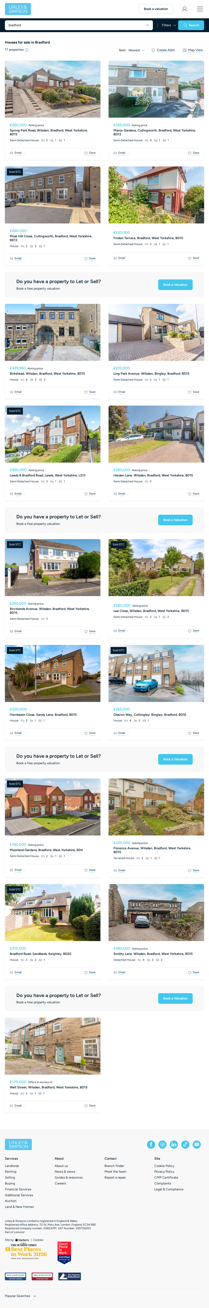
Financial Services (18, 1189)
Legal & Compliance (168, 1189)
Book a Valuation (175, 285)
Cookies (38, 1240)
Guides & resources (69, 1177)
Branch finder (114, 1166)
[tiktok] (185, 1145)
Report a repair (115, 1177)
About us (61, 1166)
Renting (10, 1171)
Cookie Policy (164, 1166)
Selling (10, 1177)
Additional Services (19, 1195)
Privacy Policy (164, 1171)
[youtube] (197, 1145)
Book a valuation (156, 9)
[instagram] (162, 1145)
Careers (60, 1183)
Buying (10, 1183)
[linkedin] (174, 1145)
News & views (65, 1171)
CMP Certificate (166, 1177)
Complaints (162, 1183)
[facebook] (151, 1145)
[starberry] (22, 1240)
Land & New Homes (19, 1207)
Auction (11, 1201)
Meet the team (115, 1171)
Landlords (12, 1166)
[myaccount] (184, 9)
